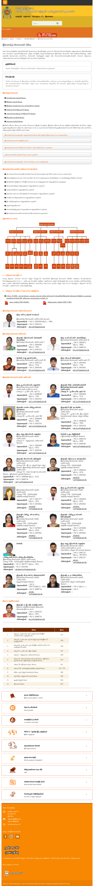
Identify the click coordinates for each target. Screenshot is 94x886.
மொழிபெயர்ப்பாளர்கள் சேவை (16, 98)
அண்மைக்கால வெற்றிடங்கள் (34, 783)
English (8, 29)
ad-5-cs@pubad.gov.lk (37, 453)
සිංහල (3, 29)
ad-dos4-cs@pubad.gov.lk (25, 569)
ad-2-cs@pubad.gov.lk (82, 401)
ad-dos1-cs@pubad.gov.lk (80, 508)
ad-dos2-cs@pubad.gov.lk (35, 536)
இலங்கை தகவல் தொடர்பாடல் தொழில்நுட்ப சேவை (23, 106)
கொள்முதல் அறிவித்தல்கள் (34, 795)
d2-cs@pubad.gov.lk (81, 350)
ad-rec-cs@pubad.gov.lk (80, 561)
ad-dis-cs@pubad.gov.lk (35, 593)
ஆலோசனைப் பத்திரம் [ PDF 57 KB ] (60, 302)
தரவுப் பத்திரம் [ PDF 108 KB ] (19, 302)
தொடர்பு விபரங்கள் (30, 708)
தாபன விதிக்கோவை (33, 696)
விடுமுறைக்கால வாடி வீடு (33, 771)
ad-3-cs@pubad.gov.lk (37, 426)
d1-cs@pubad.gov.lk (37, 352)
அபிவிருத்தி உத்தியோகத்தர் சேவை (17, 110)
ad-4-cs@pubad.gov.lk (82, 428)
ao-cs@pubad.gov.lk (37, 619)
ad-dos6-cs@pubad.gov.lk (35, 508)
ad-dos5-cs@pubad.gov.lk (80, 479)
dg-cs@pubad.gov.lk (37, 327)
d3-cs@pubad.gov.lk (37, 370)
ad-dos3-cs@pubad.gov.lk (80, 536)
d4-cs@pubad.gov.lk (81, 370)
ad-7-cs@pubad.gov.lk (24, 482)
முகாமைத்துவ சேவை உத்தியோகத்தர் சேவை (20, 114)
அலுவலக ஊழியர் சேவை (14, 121)
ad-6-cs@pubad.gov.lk (82, 446)
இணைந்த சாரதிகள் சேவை (15, 117)
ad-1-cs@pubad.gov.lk (37, 401)
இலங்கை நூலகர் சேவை (14, 102)
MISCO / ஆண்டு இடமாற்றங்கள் (35, 733)
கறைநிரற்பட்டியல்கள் (31, 721)
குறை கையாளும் (33, 758)
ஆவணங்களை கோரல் (32, 747)
